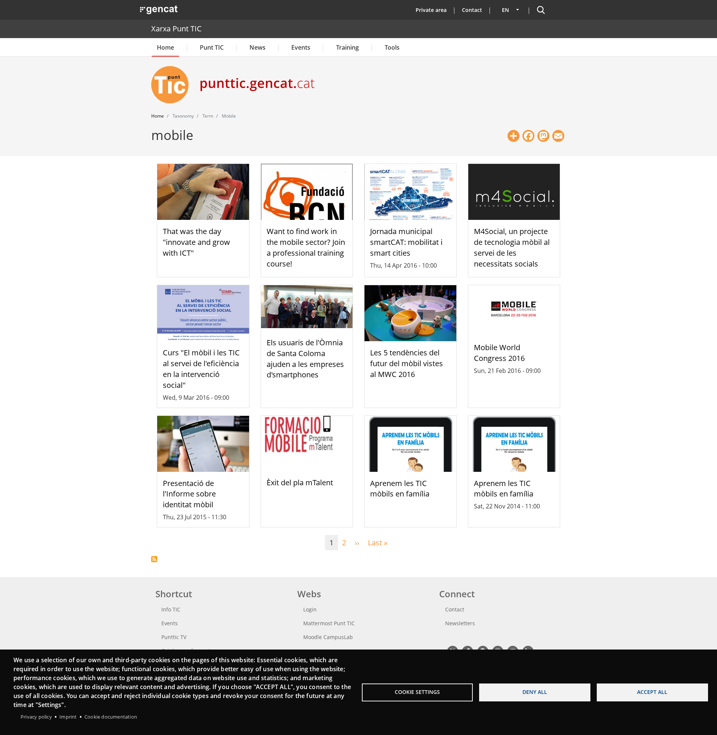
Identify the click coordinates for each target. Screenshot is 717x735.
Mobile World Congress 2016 (499, 352)
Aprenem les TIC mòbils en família (399, 488)
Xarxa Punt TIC (176, 29)
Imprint (68, 716)
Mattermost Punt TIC (329, 623)
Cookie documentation (110, 716)
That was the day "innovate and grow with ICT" (196, 242)
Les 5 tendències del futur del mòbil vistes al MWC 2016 (406, 363)
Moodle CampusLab (328, 637)
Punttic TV (173, 637)
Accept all (652, 691)
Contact (472, 9)
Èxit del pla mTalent (300, 482)
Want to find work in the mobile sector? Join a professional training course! (306, 247)
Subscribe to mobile (154, 559)
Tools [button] (392, 47)
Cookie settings (417, 691)
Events (300, 47)
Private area (431, 9)
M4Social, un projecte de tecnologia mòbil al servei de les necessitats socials (512, 247)
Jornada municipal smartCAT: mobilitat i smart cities (406, 242)
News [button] (257, 47)
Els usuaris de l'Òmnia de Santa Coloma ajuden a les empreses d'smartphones (305, 358)
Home (165, 47)
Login (310, 609)
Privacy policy (36, 716)
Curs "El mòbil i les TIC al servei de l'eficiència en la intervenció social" (201, 369)
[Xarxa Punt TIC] (173, 84)
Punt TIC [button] (212, 47)
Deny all (534, 691)
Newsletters (460, 623)
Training (347, 47)
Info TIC (170, 609)
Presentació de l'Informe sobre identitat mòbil (189, 494)
